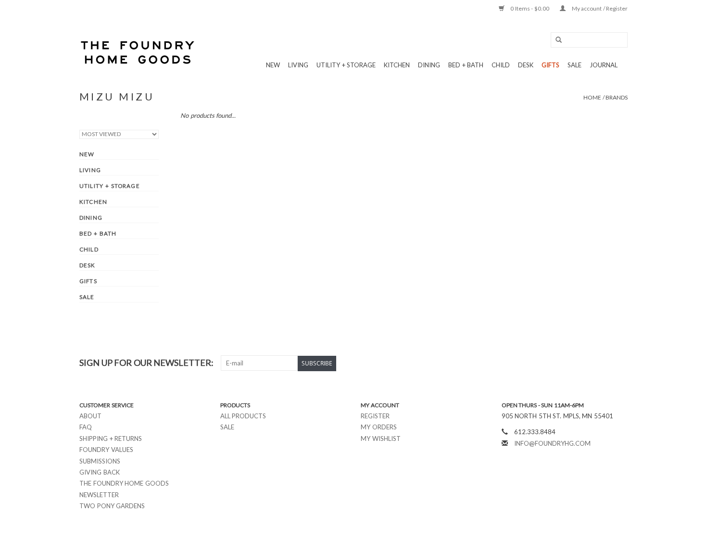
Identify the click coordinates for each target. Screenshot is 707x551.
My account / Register (599, 8)
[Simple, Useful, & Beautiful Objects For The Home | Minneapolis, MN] (138, 52)
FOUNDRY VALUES (106, 449)
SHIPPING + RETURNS (110, 438)
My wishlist (381, 438)
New (273, 65)
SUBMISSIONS (99, 461)
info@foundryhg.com (552, 443)
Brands (617, 97)
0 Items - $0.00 (530, 8)
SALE (574, 65)
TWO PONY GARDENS (112, 506)
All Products (243, 416)
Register (375, 416)
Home (592, 97)
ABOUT (90, 416)
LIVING (298, 65)
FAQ (85, 427)
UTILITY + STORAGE (346, 65)
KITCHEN (397, 65)
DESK (525, 65)
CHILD (501, 65)
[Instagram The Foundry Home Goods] (620, 363)
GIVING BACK (99, 472)
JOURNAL (604, 65)
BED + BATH (465, 65)
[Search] (555, 40)
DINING (429, 65)
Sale (227, 427)
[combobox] (589, 40)
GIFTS (550, 65)
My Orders (379, 427)
